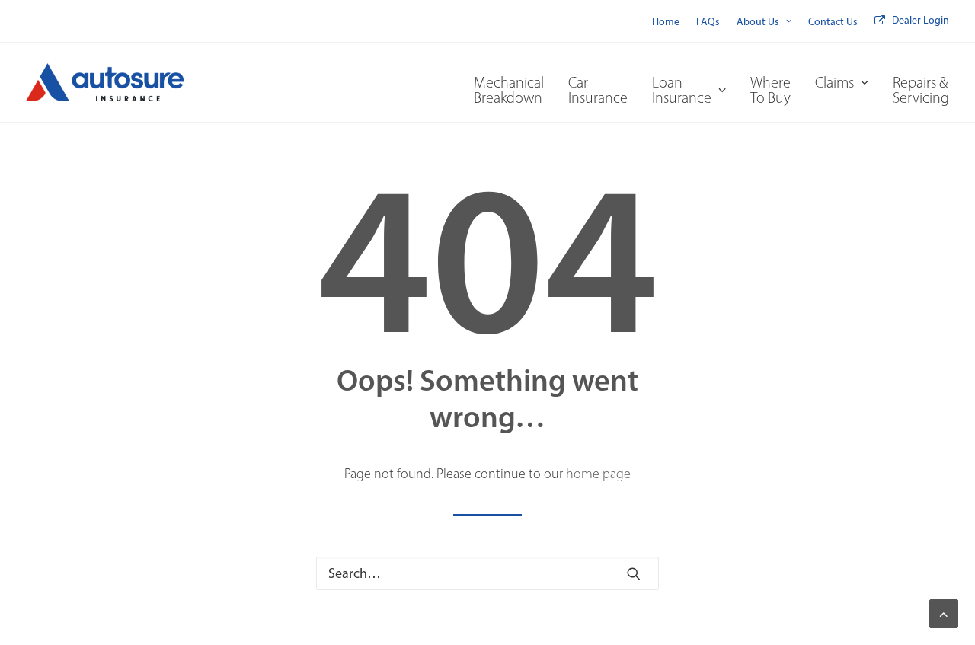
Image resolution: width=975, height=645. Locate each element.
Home (665, 21)
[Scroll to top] (943, 612)
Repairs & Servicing (921, 90)
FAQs (708, 21)
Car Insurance (598, 90)
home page (598, 473)
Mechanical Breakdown (509, 90)
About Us (758, 21)
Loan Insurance (681, 90)
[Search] (487, 573)
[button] (633, 573)
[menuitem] (665, 22)
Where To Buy (770, 90)
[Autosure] (105, 82)
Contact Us (833, 21)
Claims (834, 82)
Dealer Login (920, 20)
